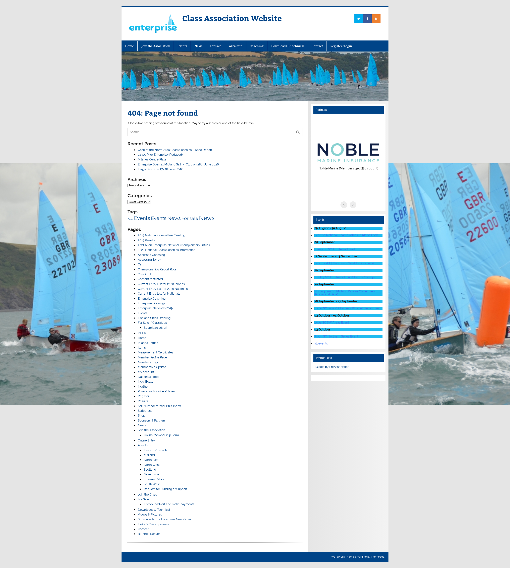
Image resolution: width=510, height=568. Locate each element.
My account (146, 372)
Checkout (144, 274)
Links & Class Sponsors (153, 524)
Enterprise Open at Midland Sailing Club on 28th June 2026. (178, 164)
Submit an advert (155, 328)
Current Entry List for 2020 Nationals (163, 289)
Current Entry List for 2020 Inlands (161, 284)
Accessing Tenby (149, 259)
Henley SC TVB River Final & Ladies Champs (344, 277)
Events (182, 46)
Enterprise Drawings (151, 303)
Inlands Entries (148, 343)
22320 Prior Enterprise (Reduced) (160, 154)
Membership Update (152, 367)
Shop (141, 415)
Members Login (149, 362)
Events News (166, 218)
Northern (144, 386)
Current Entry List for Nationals (159, 293)
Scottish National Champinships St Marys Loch (346, 235)
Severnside (151, 474)
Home (129, 46)
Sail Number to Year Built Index (159, 406)
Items (142, 347)
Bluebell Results (149, 534)
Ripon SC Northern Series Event (336, 336)
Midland (149, 455)
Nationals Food (148, 377)
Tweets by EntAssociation (331, 367)
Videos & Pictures (150, 514)
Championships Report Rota (157, 269)
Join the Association (155, 46)
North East (151, 460)
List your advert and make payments (169, 504)
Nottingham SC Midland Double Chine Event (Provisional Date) (345, 293)
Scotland (150, 469)
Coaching (257, 46)
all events (321, 343)
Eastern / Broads (155, 450)
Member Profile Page (152, 357)
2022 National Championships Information (166, 250)
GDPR (142, 333)
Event (130, 219)
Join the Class (147, 494)
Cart (140, 264)
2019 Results (146, 240)
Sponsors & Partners (152, 420)
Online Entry (146, 440)
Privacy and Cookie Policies (156, 391)
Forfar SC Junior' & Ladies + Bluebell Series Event (348, 308)
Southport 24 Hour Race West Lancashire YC (344, 263)
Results (143, 401)
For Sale (215, 46)
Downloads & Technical (287, 46)
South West (152, 484)
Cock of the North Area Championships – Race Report (175, 150)
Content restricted (150, 279)
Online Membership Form (161, 435)
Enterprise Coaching (152, 298)
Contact (317, 46)
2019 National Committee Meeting (161, 235)
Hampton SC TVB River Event (334, 249)
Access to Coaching (151, 255)
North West (152, 465)
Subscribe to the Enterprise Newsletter (164, 519)
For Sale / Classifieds (152, 323)
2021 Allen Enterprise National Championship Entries (174, 245)
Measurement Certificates (155, 352)
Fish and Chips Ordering (154, 318)
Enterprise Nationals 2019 (155, 308)
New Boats (145, 381)
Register (143, 396)
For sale (189, 218)
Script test (145, 411)
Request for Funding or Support (165, 489)
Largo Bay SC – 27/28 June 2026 (160, 169)
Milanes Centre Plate (152, 159)
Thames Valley (154, 479)
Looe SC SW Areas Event (331, 322)
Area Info (235, 46)
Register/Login (341, 46)
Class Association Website (232, 18)
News (198, 46)
